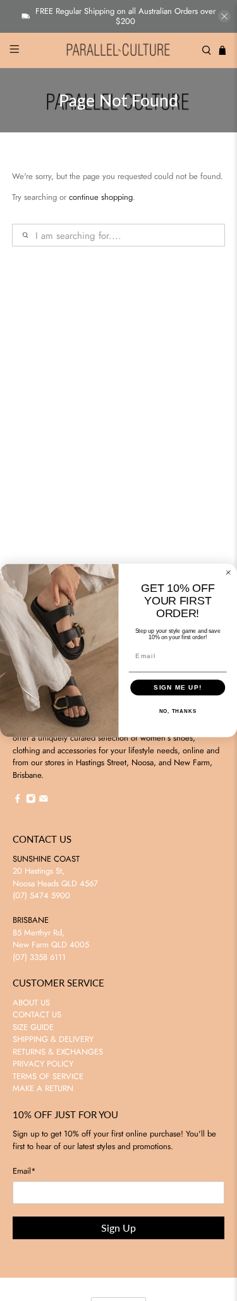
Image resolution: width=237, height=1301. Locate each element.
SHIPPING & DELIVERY (53, 1039)
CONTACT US (37, 1015)
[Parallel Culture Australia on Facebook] (18, 801)
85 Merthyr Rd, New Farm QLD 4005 (51, 939)
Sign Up (118, 1228)
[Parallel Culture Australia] (118, 50)
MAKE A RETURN (43, 1088)
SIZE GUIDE (33, 1027)
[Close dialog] (228, 572)
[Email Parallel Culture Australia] (44, 801)
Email (24, 1171)
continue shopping (101, 197)
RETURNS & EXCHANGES (58, 1052)
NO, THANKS (178, 711)
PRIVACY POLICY (43, 1064)
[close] (224, 16)
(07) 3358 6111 (39, 957)
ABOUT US (31, 1003)
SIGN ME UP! (178, 687)
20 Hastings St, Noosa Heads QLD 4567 (55, 877)
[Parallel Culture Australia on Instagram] (31, 801)
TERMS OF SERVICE (48, 1076)
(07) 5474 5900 (41, 895)
